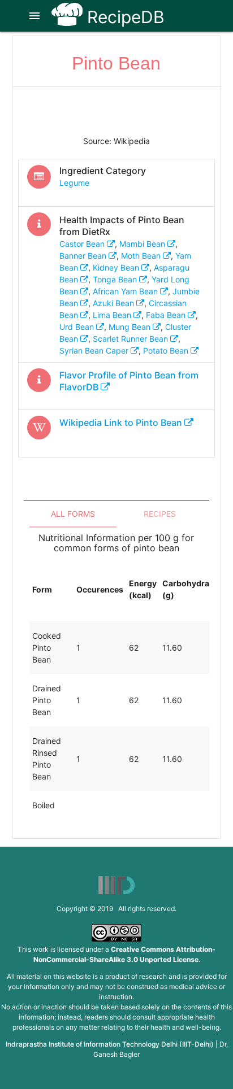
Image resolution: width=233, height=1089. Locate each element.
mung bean (131, 327)
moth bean (142, 255)
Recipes (160, 514)
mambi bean (143, 244)
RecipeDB (124, 17)
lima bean (113, 315)
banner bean (84, 255)
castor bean (83, 244)
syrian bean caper (95, 350)
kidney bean (117, 267)
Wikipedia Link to (120, 422)
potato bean (167, 350)
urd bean (77, 327)
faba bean (167, 315)
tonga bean (116, 279)
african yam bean (126, 291)
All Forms (73, 514)
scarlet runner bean (131, 338)
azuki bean (114, 303)
